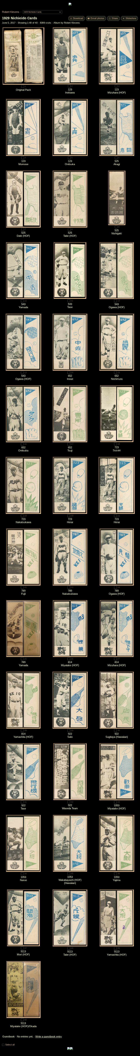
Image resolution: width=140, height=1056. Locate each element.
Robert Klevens (10, 11)
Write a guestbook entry (48, 1036)
